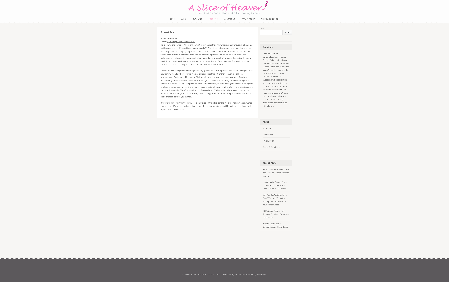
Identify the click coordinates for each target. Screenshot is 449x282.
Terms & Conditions (270, 19)
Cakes (183, 19)
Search (263, 28)
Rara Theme (240, 274)
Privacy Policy (248, 19)
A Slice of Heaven (196, 274)
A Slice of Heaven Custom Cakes (181, 41)
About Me (213, 19)
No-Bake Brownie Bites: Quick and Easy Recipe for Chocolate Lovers (276, 172)
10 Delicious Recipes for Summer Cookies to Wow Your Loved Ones (276, 214)
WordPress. (261, 274)
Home (172, 19)
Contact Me (229, 19)
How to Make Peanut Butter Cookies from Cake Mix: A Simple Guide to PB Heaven (275, 185)
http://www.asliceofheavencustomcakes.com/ (232, 45)
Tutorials (197, 19)
